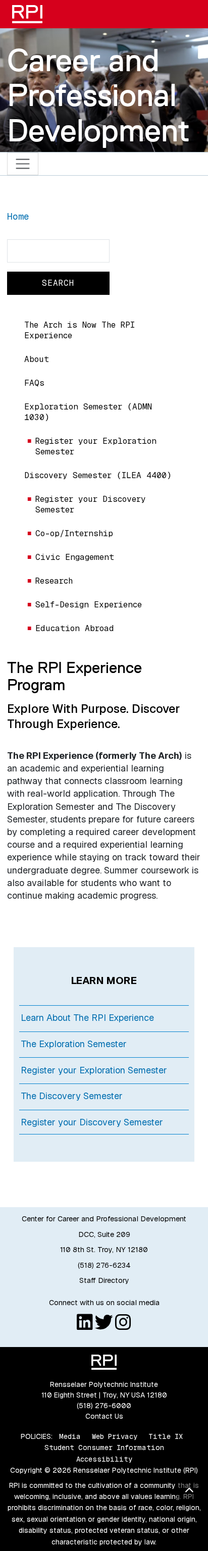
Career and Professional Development (98, 95)
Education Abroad (74, 628)
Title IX (165, 1436)
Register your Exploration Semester (96, 446)
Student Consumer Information (104, 1447)
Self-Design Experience (88, 604)
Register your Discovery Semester (90, 504)
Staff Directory (104, 1280)
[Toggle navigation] (23, 163)
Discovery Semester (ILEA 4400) (98, 475)
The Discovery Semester (72, 1096)
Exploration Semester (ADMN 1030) (88, 412)
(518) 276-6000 (104, 1405)
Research (54, 581)
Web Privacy (114, 1436)
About (36, 359)
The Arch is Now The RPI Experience (79, 330)
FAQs (34, 383)
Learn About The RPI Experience (87, 1017)
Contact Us (104, 1416)
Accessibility (104, 1459)
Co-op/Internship (74, 533)
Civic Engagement (74, 557)
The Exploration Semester (74, 1044)
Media (70, 1436)
